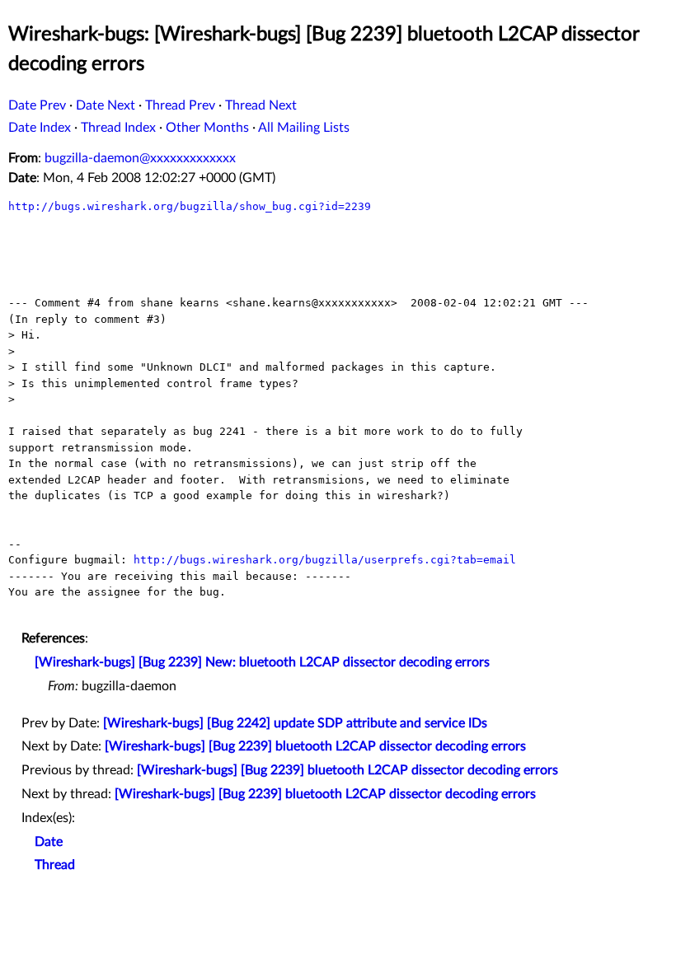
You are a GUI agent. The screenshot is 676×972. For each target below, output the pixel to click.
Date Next (105, 105)
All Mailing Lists (304, 127)
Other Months (207, 127)
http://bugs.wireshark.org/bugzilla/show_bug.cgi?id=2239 (189, 206)
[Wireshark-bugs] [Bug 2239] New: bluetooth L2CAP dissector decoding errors (262, 662)
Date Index (39, 127)
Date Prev (37, 105)
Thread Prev (180, 105)
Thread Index (118, 127)
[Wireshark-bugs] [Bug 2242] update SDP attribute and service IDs (295, 723)
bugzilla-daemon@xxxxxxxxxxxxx (140, 158)
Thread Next (261, 105)
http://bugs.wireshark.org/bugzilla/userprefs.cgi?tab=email (325, 560)
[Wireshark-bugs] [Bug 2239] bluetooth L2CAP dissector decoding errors (315, 746)
